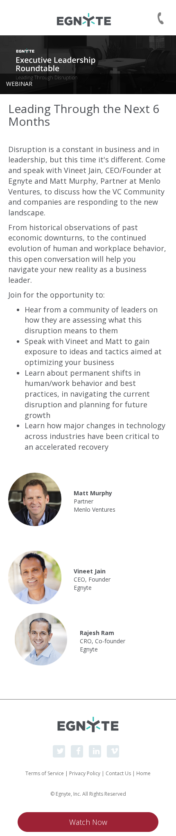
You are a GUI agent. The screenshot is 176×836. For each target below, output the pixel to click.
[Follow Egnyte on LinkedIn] (95, 751)
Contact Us (118, 773)
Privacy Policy (84, 773)
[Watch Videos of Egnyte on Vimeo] (113, 751)
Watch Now (88, 822)
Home (143, 773)
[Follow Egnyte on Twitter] (59, 751)
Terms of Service (44, 773)
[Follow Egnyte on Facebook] (77, 751)
